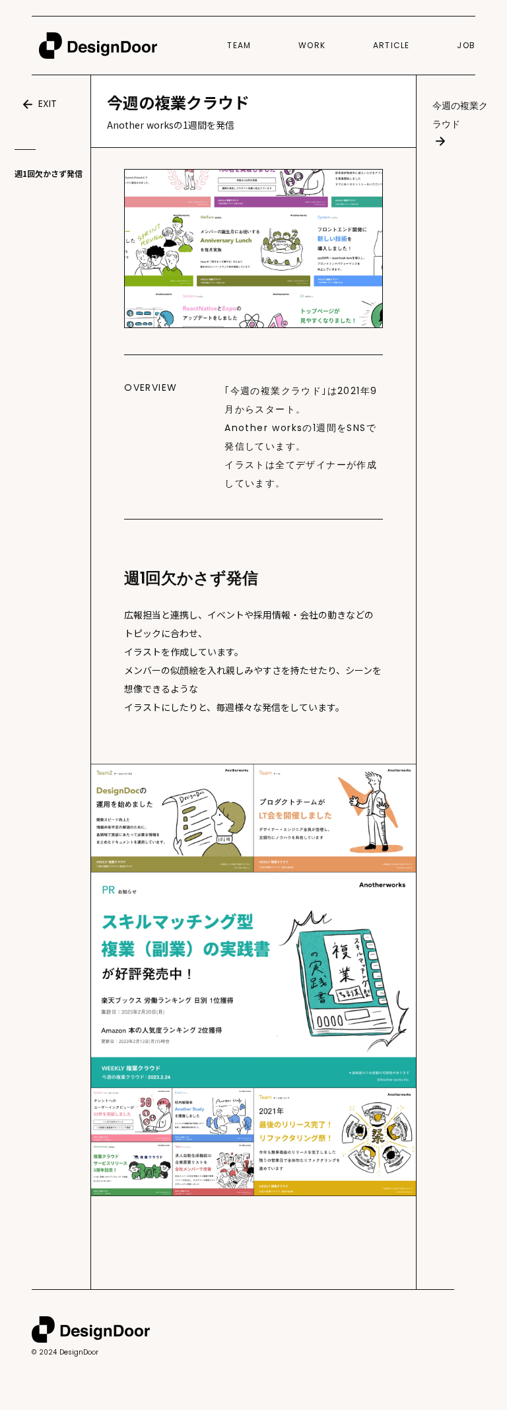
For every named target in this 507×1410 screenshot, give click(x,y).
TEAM (239, 45)
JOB (466, 45)
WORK (311, 45)
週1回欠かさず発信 (49, 173)
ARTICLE (391, 45)
